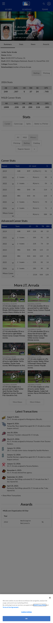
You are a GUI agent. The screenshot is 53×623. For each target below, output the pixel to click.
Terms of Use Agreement (10, 607)
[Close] (50, 598)
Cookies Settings (26, 612)
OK (26, 618)
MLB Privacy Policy (40, 605)
